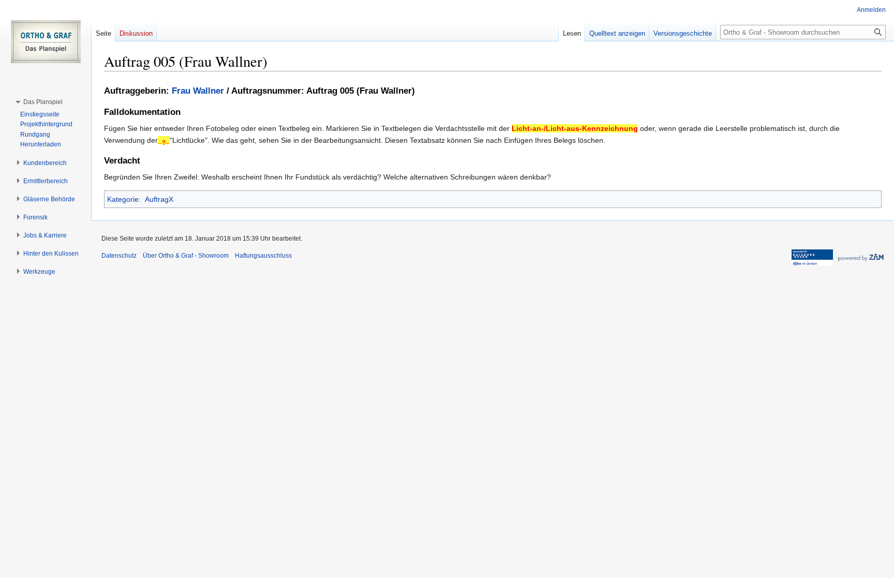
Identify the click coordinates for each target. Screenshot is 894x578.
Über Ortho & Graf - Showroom (186, 255)
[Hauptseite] (45, 41)
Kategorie (123, 199)
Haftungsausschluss (263, 255)
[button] (43, 102)
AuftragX (159, 199)
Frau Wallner (198, 91)
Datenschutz (119, 255)
